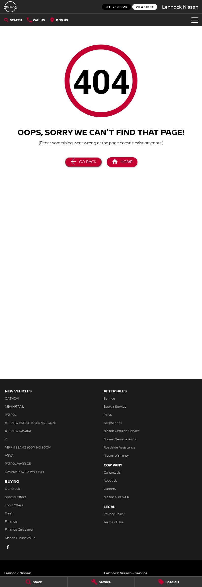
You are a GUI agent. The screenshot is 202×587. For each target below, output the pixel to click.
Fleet (9, 513)
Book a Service (115, 406)
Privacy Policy (114, 514)
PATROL (11, 414)
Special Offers (15, 497)
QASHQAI (12, 398)
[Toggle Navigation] (194, 20)
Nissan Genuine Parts (120, 439)
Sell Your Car (116, 7)
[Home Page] (10, 7)
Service (109, 398)
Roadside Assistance (119, 447)
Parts (108, 414)
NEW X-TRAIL (14, 406)
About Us (111, 480)
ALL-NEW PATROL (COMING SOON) (30, 422)
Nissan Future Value (20, 538)
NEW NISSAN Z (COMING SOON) (28, 447)
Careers (110, 488)
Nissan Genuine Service (122, 431)
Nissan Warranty (116, 455)
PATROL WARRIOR (18, 463)
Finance (11, 521)
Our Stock (12, 488)
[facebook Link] (8, 547)
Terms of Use (114, 522)
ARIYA (9, 455)
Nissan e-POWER (116, 497)
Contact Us (112, 472)
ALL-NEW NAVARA (18, 431)
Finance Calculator (19, 529)
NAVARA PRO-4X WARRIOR (24, 471)
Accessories (113, 422)
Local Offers (14, 505)
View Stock (144, 7)
